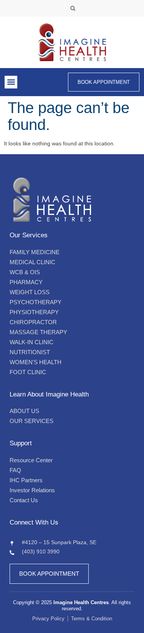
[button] (72, 8)
